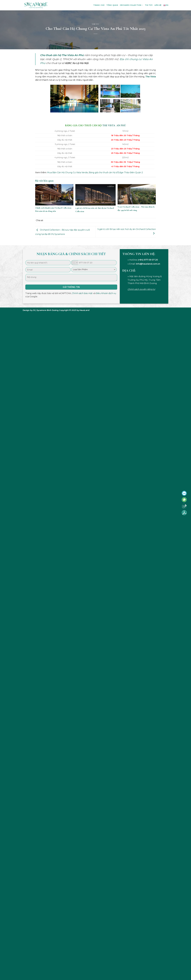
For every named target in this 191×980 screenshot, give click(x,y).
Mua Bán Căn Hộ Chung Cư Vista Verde (67, 172)
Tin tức (95, 24)
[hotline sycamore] (184, 493)
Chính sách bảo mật (82, 293)
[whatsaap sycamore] (184, 499)
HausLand (84, 310)
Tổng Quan (112, 5)
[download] (184, 512)
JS (34, 310)
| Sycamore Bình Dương (46, 310)
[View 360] (184, 506)
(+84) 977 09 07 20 (148, 260)
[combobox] (74, 262)
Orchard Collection (130, 5)
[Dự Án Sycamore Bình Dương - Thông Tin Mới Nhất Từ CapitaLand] (36, 5)
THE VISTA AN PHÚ (114, 125)
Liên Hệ (158, 5)
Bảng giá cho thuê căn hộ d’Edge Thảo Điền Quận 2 (116, 172)
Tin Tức (149, 5)
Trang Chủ (98, 5)
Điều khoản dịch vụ (106, 293)
